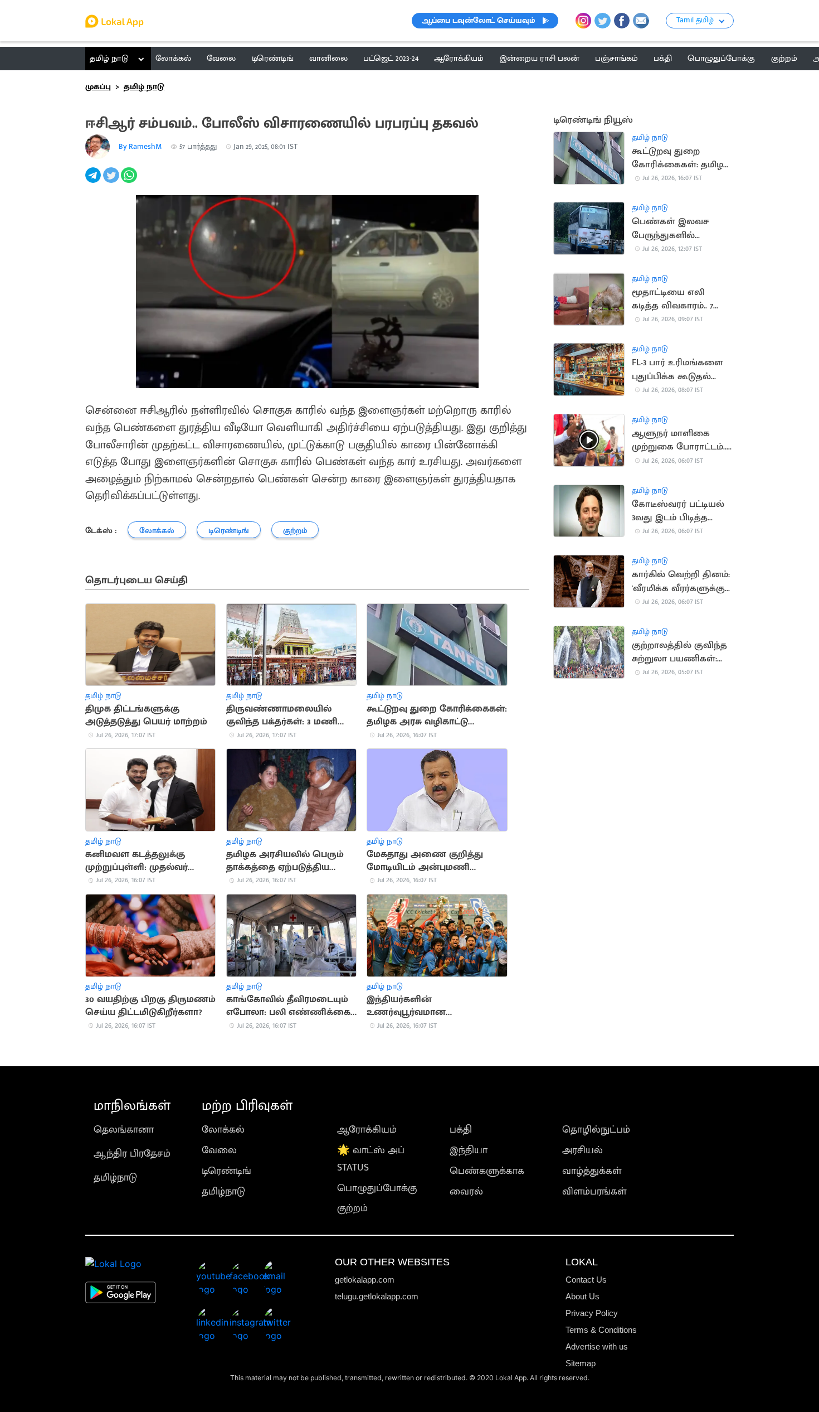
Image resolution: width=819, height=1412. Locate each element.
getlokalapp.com (364, 1279)
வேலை (219, 1150)
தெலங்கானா (124, 1129)
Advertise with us (597, 1346)
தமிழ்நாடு (115, 1177)
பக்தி (461, 1129)
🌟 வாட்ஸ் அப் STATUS (370, 1159)
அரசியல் (582, 1150)
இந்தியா (469, 1150)
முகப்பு (98, 87)
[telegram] (94, 181)
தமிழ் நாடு (109, 58)
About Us (582, 1296)
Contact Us (586, 1279)
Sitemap (581, 1363)
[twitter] (112, 181)
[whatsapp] (130, 181)
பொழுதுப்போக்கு (377, 1188)
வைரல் (466, 1191)
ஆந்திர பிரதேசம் (132, 1153)
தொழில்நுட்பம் (596, 1129)
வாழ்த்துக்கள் (592, 1170)
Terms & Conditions (601, 1329)
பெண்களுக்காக (487, 1170)
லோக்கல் (223, 1129)
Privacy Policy (592, 1313)
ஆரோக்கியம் (367, 1129)
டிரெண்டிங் (226, 1170)
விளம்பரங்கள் (594, 1191)
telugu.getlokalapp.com (376, 1296)
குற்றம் (352, 1208)
